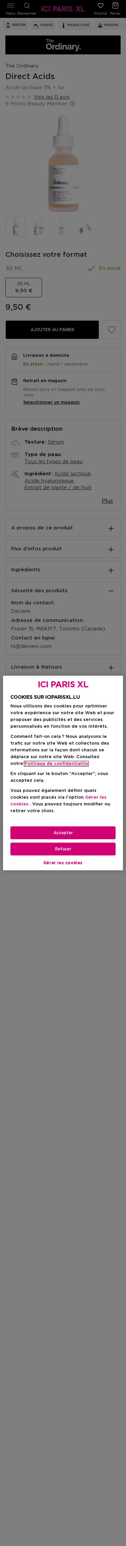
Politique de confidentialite (56, 764)
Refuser (63, 849)
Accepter (63, 833)
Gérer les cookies (63, 863)
